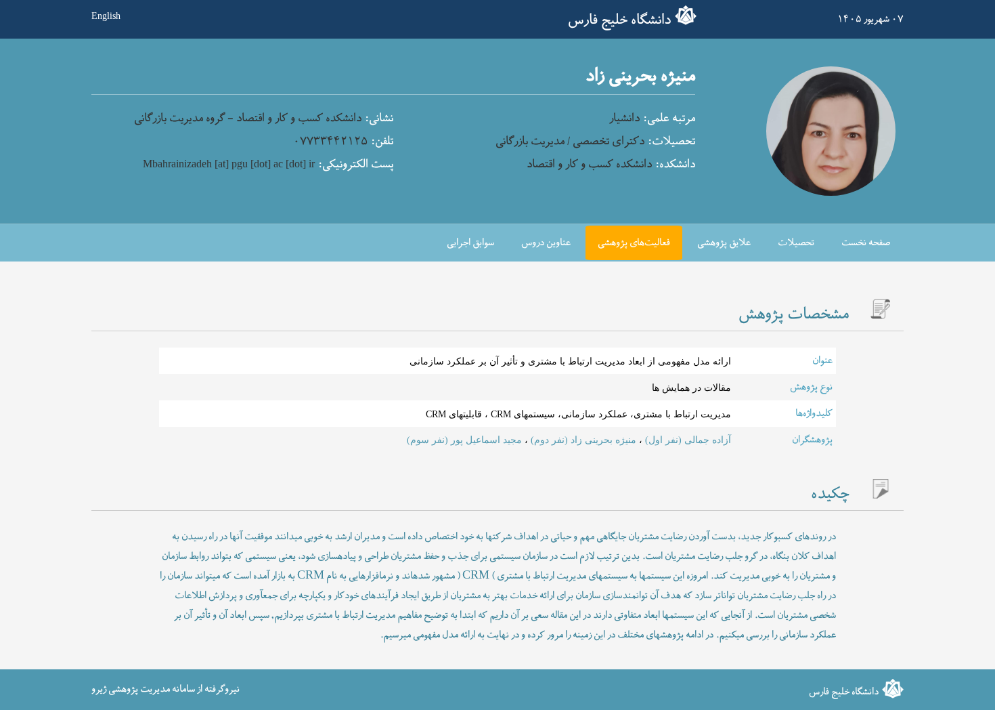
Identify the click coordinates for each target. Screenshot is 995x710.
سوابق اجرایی (470, 243)
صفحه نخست (865, 243)
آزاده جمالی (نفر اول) (686, 439)
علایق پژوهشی (724, 243)
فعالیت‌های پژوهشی (634, 243)
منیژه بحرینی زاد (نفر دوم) (582, 439)
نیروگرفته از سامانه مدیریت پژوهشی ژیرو (165, 689)
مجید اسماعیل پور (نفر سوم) (464, 439)
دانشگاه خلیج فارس (619, 20)
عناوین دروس (546, 243)
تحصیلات (796, 243)
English (105, 15)
